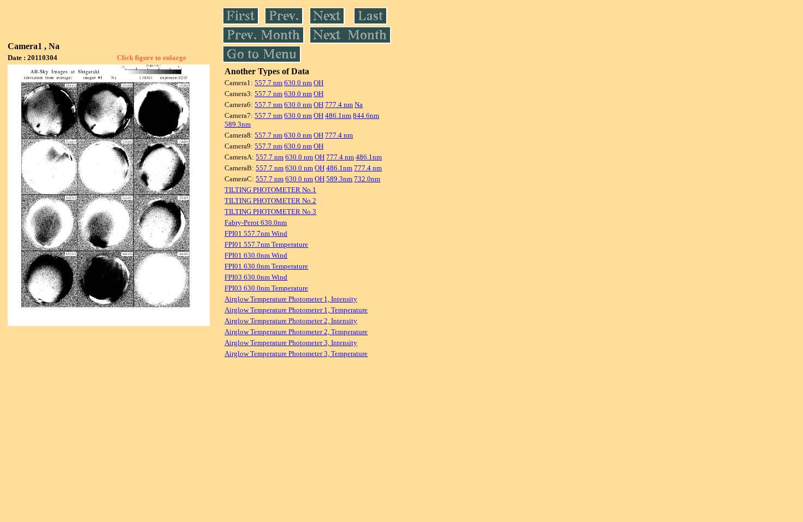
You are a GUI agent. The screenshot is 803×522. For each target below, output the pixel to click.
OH (318, 83)
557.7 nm (268, 83)
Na (359, 104)
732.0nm (367, 179)
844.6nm (366, 115)
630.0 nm (298, 83)
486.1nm (338, 115)
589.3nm (238, 124)
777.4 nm (339, 104)
